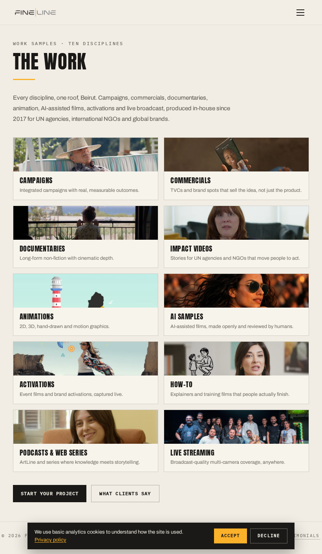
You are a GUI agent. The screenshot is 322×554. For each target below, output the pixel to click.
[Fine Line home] (35, 12)
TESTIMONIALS (300, 535)
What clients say (125, 493)
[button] (300, 12)
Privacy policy (50, 540)
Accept (230, 535)
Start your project (50, 493)
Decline (269, 535)
